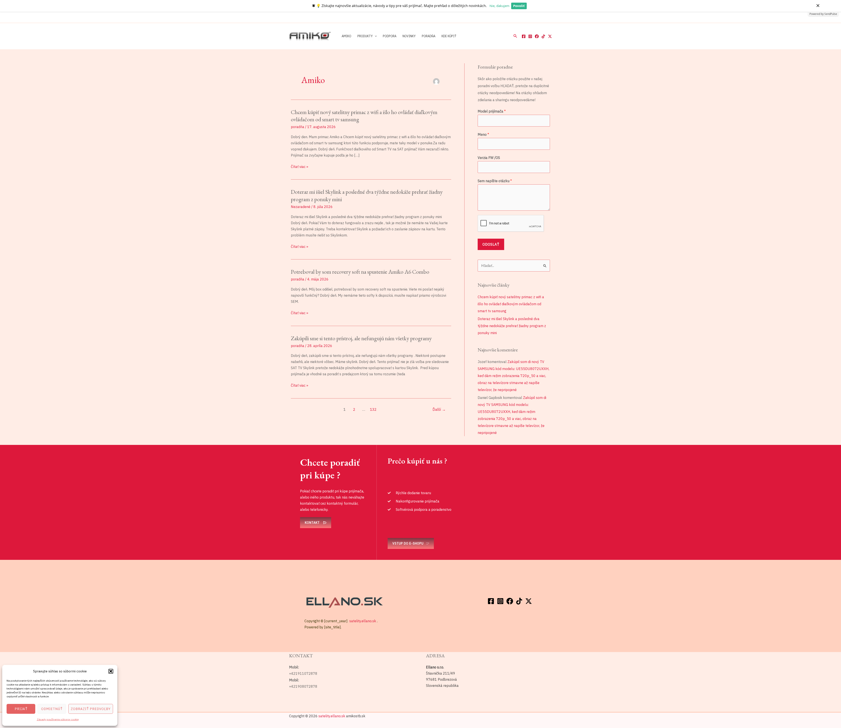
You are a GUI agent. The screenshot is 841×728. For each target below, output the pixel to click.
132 (373, 409)
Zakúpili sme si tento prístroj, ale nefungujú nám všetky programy (361, 338)
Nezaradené (300, 206)
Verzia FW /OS (489, 157)
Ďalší (439, 409)
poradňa (297, 127)
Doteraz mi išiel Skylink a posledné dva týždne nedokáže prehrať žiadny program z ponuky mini (367, 195)
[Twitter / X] (550, 36)
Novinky (409, 36)
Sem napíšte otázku (495, 181)
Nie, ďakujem (499, 6)
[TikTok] (543, 36)
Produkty (365, 36)
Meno (483, 134)
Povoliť (519, 6)
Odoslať (490, 244)
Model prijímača (492, 111)
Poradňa (428, 36)
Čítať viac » (299, 167)
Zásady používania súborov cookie (58, 719)
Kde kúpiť (449, 36)
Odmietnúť (51, 709)
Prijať (21, 709)
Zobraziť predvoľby (91, 709)
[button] (111, 671)
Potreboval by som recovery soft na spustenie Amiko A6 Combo (360, 271)
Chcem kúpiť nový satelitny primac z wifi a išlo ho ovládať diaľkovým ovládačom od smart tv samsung (364, 115)
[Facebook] (524, 36)
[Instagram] (530, 36)
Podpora (389, 36)
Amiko (346, 36)
